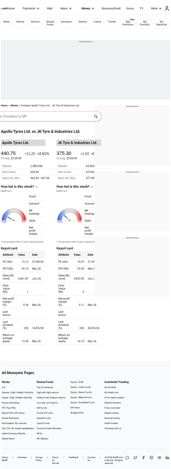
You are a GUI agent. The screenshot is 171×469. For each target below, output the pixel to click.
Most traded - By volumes (14, 423)
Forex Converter (112, 407)
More (154, 8)
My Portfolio (145, 23)
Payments (29, 8)
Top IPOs (11, 407)
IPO (3, 407)
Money (85, 8)
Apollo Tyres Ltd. (16, 131)
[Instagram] (151, 460)
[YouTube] (159, 460)
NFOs (39, 433)
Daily (13, 392)
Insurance (66, 21)
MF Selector (42, 438)
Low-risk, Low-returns (47, 402)
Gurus (130, 8)
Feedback (73, 457)
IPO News (19, 412)
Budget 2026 (77, 412)
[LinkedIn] (167, 460)
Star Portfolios (127, 23)
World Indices (111, 423)
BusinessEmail (111, 8)
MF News (75, 407)
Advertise (21, 457)
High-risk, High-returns (48, 392)
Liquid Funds (43, 423)
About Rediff (5, 459)
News (64, 8)
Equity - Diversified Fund (82, 402)
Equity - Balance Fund (81, 397)
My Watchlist (161, 23)
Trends (112, 21)
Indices (20, 21)
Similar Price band (10, 418)
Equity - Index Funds (81, 387)
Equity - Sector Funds (81, 392)
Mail (49, 8)
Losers (97, 21)
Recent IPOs (8, 412)
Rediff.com (118, 457)
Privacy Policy (39, 459)
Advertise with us (112, 428)
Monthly (29, 392)
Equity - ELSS (77, 382)
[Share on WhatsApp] (127, 460)
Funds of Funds (45, 412)
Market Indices (111, 412)
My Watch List (111, 392)
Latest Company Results (13, 433)
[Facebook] (143, 460)
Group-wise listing (10, 402)
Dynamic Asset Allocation (49, 428)
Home (11, 8)
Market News (8, 438)
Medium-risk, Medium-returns (51, 397)
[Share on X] (135, 460)
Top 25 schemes (45, 387)
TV (141, 8)
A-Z (3, 387)
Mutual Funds (50, 23)
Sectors (35, 21)
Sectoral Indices (112, 418)
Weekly (20, 392)
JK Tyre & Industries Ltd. (58, 131)
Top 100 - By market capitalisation (18, 428)
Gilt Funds (42, 407)
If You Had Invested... (115, 397)
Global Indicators (112, 402)
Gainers (82, 21)
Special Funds (44, 418)
